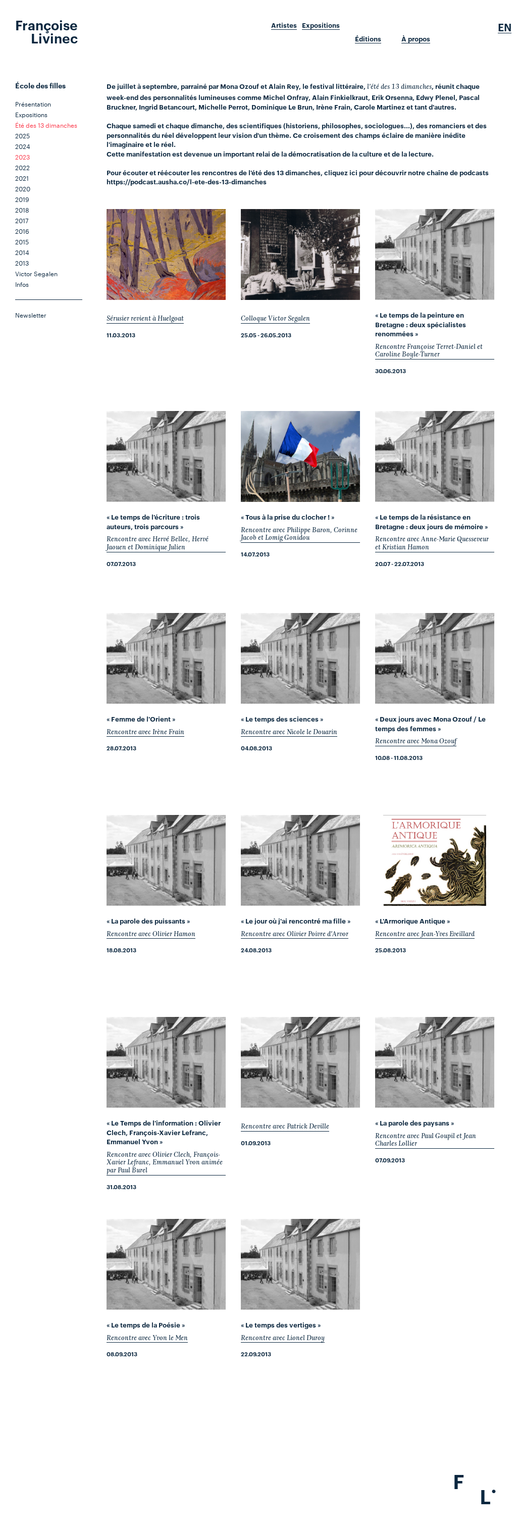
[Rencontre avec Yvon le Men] (166, 1264)
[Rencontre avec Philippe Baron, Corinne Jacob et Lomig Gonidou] (300, 456)
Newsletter (30, 314)
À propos (415, 39)
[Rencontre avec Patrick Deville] (300, 1062)
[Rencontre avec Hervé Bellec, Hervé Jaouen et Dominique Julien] (166, 456)
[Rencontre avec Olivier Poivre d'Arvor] (300, 860)
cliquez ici (340, 172)
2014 (22, 252)
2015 (22, 241)
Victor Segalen (36, 273)
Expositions (321, 25)
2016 (22, 230)
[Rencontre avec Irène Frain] (166, 658)
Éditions (368, 39)
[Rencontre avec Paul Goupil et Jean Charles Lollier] (434, 1062)
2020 (22, 188)
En (504, 27)
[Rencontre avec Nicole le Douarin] (300, 658)
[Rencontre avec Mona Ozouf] (434, 658)
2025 (22, 135)
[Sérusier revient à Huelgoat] (166, 254)
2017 (21, 220)
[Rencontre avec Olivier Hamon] (166, 860)
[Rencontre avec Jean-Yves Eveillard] (434, 860)
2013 (22, 262)
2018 (22, 209)
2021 (22, 177)
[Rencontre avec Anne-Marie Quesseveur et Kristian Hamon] (434, 456)
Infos (22, 283)
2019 (22, 198)
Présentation (33, 103)
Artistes (284, 25)
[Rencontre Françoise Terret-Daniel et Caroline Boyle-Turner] (434, 254)
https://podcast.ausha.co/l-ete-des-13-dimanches (187, 181)
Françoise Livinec (46, 31)
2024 (22, 145)
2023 (22, 156)
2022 (22, 167)
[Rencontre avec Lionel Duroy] (300, 1264)
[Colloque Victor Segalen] (300, 254)
